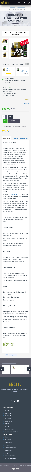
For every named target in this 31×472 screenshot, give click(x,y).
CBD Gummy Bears (13, 367)
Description (6, 138)
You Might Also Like (9, 361)
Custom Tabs (24, 138)
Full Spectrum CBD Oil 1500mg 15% (24, 70)
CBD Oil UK (12, 7)
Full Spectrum (13, 355)
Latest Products (21, 7)
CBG (7, 355)
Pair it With (6, 64)
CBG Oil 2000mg (8, 69)
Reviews (15, 138)
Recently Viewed (22, 361)
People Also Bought (17, 64)
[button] (26, 64)
